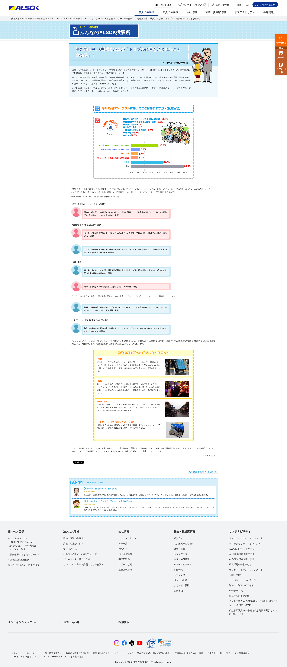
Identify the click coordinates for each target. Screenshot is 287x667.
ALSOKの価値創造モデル (242, 554)
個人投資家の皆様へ (184, 543)
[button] (165, 643)
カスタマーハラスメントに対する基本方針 (63, 656)
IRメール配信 (180, 580)
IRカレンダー (180, 575)
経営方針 (178, 538)
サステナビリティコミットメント (246, 538)
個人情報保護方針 (53, 653)
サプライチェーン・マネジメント (246, 569)
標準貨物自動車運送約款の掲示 (188, 653)
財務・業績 (179, 548)
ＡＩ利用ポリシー (243, 653)
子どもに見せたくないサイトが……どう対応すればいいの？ (111, 501)
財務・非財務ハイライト (241, 585)
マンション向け (17, 549)
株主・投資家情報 (184, 531)
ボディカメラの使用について (25, 656)
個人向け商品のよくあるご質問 (23, 565)
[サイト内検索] (247, 4)
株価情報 (178, 569)
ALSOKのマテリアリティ (242, 548)
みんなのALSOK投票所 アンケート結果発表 (111, 18)
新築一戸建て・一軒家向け (22, 545)
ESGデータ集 (236, 590)
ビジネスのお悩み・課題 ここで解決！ (83, 564)
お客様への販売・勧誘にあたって (80, 554)
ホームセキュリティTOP (75, 18)
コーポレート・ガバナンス (242, 580)
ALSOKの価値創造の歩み (242, 559)
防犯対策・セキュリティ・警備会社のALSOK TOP (35, 18)
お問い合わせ (71, 622)
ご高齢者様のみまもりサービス (23, 554)
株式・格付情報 (182, 559)
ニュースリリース (127, 538)
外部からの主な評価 (239, 596)
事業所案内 (124, 559)
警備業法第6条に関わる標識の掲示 (153, 653)
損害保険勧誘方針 (101, 653)
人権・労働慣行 (237, 575)
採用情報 (124, 622)
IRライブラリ (180, 554)
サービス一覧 (70, 548)
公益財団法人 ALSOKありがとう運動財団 (253, 603)
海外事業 (123, 543)
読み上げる (166, 5)
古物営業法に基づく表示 (218, 653)
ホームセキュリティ (18, 538)
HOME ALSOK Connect (21, 542)
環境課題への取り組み (240, 564)
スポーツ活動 (125, 564)
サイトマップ (15, 653)
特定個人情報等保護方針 (77, 653)
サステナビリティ (183, 564)
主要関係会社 (125, 569)
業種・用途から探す (73, 543)
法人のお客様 (71, 531)
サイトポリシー (33, 653)
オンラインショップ (20, 622)
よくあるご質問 (182, 585)
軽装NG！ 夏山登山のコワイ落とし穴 (102, 489)
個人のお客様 (16, 531)
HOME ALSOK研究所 (18, 559)
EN (239, 4)
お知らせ (123, 548)
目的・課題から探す (73, 538)
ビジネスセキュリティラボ (76, 559)
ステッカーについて (123, 653)
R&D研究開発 (125, 554)
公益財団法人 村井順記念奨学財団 (253, 612)
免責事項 (178, 590)
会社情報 (124, 531)
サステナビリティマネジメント (245, 543)
